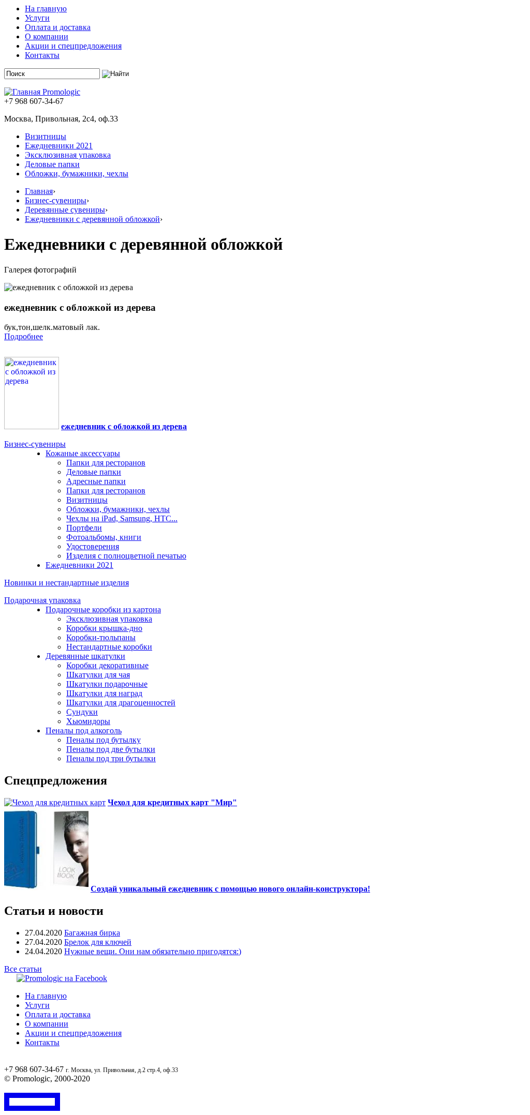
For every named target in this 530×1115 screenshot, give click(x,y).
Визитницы (45, 136)
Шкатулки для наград (104, 693)
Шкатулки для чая (98, 674)
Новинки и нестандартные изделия (66, 582)
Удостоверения (92, 546)
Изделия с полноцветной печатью (126, 555)
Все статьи (23, 969)
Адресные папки (96, 481)
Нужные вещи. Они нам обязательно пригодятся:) (152, 951)
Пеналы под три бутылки (111, 758)
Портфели (84, 527)
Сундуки (82, 711)
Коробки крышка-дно (104, 628)
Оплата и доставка (58, 27)
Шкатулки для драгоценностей (120, 702)
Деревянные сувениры (65, 209)
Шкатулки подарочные (107, 684)
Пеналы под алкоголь (84, 730)
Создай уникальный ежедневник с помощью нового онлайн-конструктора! (230, 888)
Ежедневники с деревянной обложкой (92, 219)
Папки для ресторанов (105, 462)
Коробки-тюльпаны (101, 637)
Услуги (37, 17)
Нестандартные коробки (109, 646)
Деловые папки (52, 164)
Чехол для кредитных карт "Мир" (172, 802)
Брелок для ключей (97, 942)
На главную (46, 8)
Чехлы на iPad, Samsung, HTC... (122, 518)
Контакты (42, 55)
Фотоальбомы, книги (103, 537)
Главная (39, 191)
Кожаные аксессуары (83, 453)
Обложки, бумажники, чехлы (76, 173)
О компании (46, 36)
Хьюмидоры (88, 721)
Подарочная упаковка (42, 600)
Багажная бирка (92, 932)
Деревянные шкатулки (85, 656)
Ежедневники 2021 (59, 145)
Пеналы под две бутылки (110, 749)
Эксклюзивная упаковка (68, 154)
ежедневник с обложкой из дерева (124, 426)
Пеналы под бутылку (103, 739)
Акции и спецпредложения (73, 45)
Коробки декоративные (107, 665)
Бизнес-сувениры (55, 200)
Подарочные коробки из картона (103, 609)
